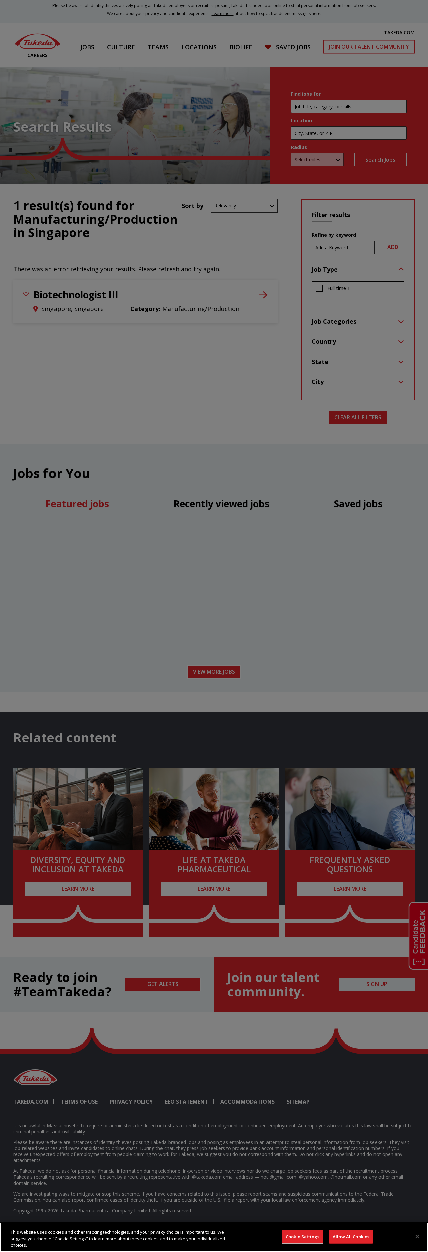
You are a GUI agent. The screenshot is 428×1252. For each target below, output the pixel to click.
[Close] (417, 1236)
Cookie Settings (302, 1236)
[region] (214, 1237)
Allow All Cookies (351, 1236)
